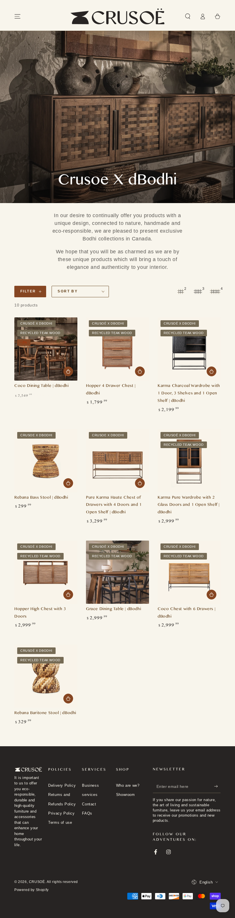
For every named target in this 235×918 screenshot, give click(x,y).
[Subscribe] (217, 786)
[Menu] (17, 16)
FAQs (87, 813)
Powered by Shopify (31, 890)
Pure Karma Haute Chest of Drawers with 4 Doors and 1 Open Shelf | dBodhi (114, 505)
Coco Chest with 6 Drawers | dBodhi (186, 613)
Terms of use (60, 822)
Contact (89, 804)
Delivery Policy (62, 785)
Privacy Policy (61, 813)
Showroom (125, 794)
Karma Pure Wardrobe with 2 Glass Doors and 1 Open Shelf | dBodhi (189, 505)
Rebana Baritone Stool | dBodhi (45, 713)
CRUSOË (37, 882)
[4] (215, 291)
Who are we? (128, 785)
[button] (187, 16)
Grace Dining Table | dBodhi (113, 609)
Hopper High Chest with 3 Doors (40, 613)
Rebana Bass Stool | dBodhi (41, 498)
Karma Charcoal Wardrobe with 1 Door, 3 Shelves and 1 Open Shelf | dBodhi (189, 394)
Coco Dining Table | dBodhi (41, 386)
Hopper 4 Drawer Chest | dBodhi (111, 390)
